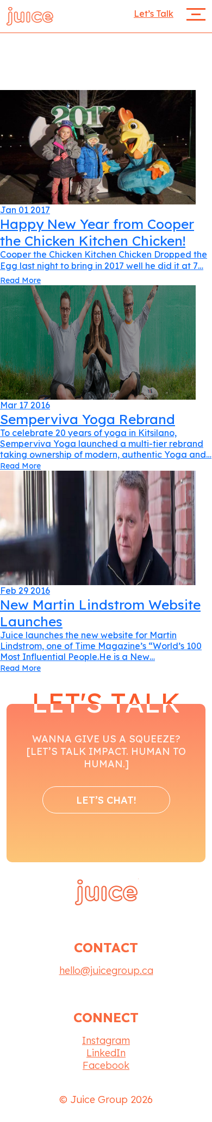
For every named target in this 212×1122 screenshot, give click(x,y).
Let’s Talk (153, 13)
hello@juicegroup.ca (106, 970)
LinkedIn (106, 1053)
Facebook (106, 1065)
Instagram (106, 1040)
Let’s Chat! (106, 800)
